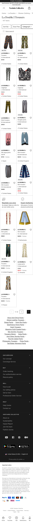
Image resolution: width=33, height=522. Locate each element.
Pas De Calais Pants (15, 339)
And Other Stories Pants (15, 336)
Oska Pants (22, 334)
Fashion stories (8, 430)
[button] (29, 8)
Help (4, 402)
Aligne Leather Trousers (15, 320)
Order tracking (8, 371)
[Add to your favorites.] (14, 53)
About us (6, 418)
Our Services (8, 355)
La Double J (12, 13)
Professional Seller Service (12, 396)
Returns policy (8, 377)
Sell (4, 383)
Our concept (7, 359)
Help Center (7, 405)
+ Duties (6, 157)
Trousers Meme (10, 334)
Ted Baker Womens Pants (16, 343)
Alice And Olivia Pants (15, 318)
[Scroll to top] (29, 312)
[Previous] (11, 312)
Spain (14, 512)
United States (20, 510)
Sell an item (7, 393)
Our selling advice (9, 390)
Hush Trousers (15, 327)
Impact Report (8, 424)
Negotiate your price (9, 203)
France (4, 510)
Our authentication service (12, 374)
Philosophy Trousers (9, 341)
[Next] (21, 312)
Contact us (6, 408)
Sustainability (7, 421)
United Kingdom (11, 510)
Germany (26, 510)
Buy (4, 368)
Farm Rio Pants (21, 322)
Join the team (7, 427)
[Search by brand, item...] (4, 8)
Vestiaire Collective (11, 414)
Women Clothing (24, 13)
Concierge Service (9, 362)
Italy (19, 512)
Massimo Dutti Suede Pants (15, 329)
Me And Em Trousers (15, 332)
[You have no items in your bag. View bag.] (29, 8)
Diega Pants (8, 322)
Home (4, 13)
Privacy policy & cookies (16, 459)
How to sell (7, 387)
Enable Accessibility (16, 1)
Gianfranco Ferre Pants (15, 325)
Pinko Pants (24, 341)
